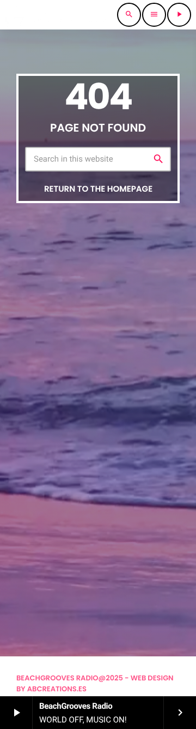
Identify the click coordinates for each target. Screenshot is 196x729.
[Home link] (55, 14)
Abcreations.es (57, 689)
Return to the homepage (98, 189)
